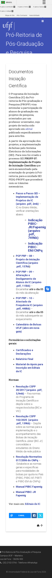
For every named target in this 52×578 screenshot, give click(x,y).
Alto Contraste (22, 15)
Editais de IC (32, 503)
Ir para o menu (24, 7)
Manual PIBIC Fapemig (29, 486)
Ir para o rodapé (6, 11)
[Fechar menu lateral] (42, 21)
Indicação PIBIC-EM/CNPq (35, 247)
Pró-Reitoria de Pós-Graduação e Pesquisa (24, 44)
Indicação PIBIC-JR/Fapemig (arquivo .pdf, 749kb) (37, 229)
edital (28, 129)
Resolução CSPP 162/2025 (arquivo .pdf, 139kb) (27, 420)
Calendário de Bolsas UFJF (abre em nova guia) (28, 328)
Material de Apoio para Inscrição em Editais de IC (29, 368)
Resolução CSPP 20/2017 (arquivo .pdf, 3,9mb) (29, 390)
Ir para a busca (39, 7)
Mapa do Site (9, 15)
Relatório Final (24, 358)
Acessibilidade (34, 15)
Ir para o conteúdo (7, 7)
